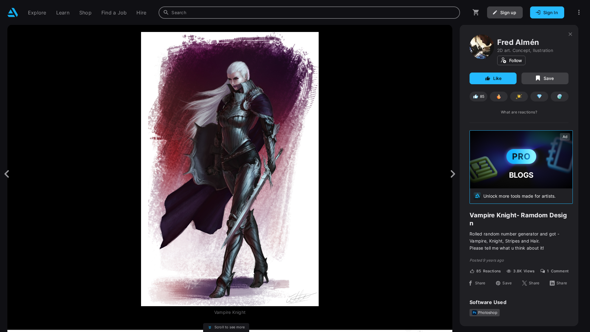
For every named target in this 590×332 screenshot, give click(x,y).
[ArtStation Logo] (12, 12)
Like (497, 78)
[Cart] (476, 12)
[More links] (579, 12)
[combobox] (309, 12)
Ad (565, 136)
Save (549, 78)
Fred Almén (518, 42)
